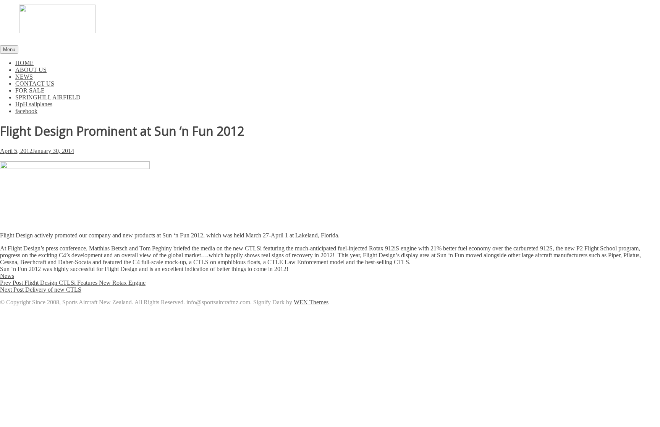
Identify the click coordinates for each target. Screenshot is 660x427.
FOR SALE (30, 90)
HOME (24, 63)
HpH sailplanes (33, 104)
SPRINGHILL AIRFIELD (48, 97)
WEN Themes (311, 302)
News (7, 276)
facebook (26, 111)
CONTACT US (34, 83)
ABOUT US (31, 70)
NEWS (24, 76)
